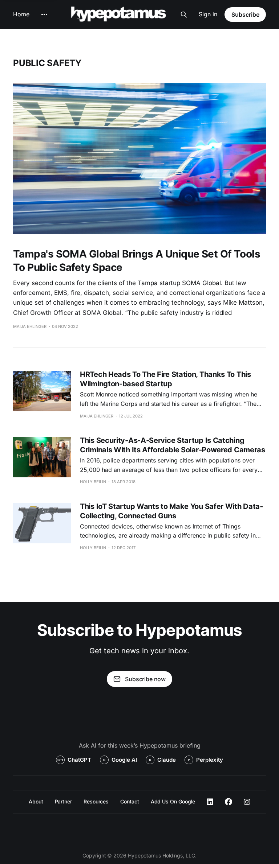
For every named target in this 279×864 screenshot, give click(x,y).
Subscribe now (145, 679)
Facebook (228, 802)
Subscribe (245, 14)
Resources (96, 801)
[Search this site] (183, 14)
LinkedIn (210, 802)
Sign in (208, 14)
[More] (44, 14)
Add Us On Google (173, 801)
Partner (63, 801)
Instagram (247, 802)
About (36, 801)
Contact (129, 801)
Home (21, 14)
